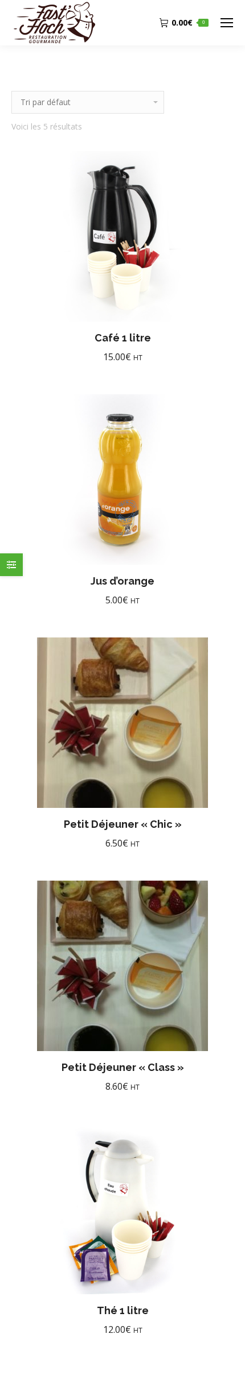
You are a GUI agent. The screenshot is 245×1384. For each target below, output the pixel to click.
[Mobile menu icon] (227, 23)
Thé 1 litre (123, 1310)
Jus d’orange (122, 581)
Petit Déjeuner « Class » (123, 1067)
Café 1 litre (123, 338)
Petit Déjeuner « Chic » (123, 824)
